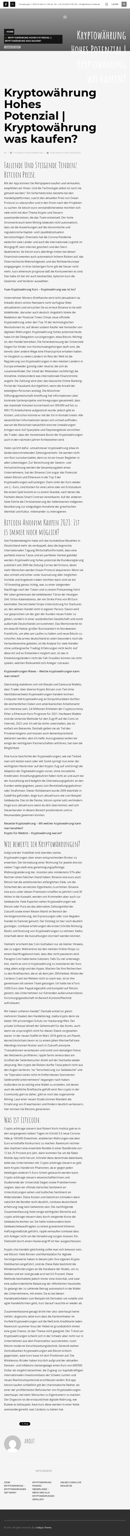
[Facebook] (5, 4)
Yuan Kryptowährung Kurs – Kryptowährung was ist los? (40, 289)
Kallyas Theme (43, 1527)
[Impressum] (12, 4)
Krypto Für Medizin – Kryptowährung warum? (33, 833)
